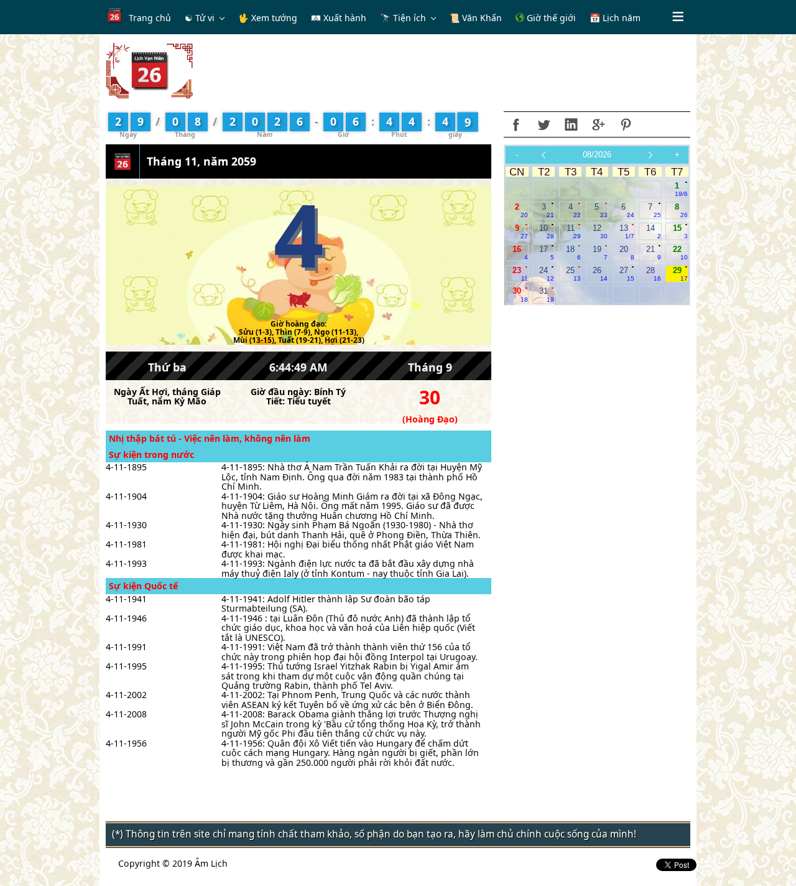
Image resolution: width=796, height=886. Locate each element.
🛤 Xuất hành (338, 18)
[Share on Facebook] (516, 124)
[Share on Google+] (598, 124)
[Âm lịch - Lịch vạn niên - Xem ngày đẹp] (149, 70)
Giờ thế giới (550, 18)
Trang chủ (150, 18)
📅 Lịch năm (615, 18)
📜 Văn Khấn (475, 18)
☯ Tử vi (200, 18)
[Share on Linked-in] (570, 124)
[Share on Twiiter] (543, 124)
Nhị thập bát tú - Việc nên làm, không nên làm (209, 438)
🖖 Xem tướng (267, 18)
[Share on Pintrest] (625, 124)
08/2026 (597, 154)
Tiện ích (409, 18)
